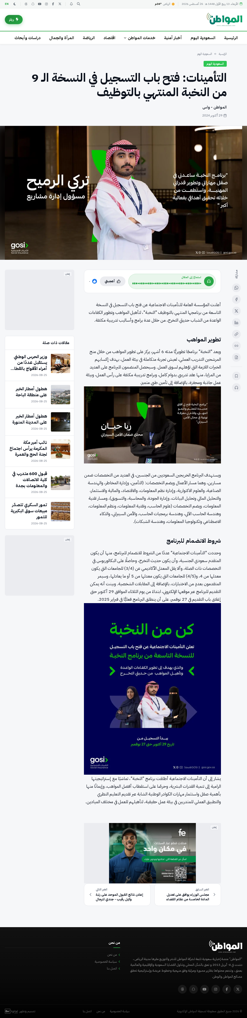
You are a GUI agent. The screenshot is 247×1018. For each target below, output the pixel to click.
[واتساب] (236, 287)
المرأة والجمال (61, 38)
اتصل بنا (112, 968)
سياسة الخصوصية (106, 961)
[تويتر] (60, 4)
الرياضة (89, 38)
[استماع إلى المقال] (236, 387)
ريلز (11, 19)
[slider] (166, 283)
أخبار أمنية (173, 38)
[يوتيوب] (39, 4)
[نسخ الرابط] (236, 334)
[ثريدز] (26, 4)
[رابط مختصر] (236, 345)
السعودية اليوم (203, 38)
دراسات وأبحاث (27, 38)
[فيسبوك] (53, 4)
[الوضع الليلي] (15, 4)
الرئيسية (231, 38)
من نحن (112, 954)
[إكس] (236, 311)
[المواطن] (224, 19)
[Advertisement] (39, 300)
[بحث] (78, 4)
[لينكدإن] (236, 322)
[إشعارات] (71, 4)
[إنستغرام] (46, 4)
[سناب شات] (33, 4)
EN (7, 4)
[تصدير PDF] (236, 357)
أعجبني (110, 281)
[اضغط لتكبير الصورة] (123, 193)
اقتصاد (109, 38)
